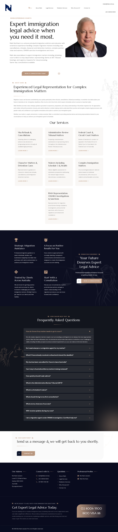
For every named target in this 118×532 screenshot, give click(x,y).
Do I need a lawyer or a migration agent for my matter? (45, 348)
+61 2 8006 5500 (110, 12)
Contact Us (87, 8)
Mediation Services (62, 8)
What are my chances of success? (38, 404)
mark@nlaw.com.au (108, 4)
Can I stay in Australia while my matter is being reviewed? (47, 369)
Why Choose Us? (75, 8)
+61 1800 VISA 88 (43, 482)
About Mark (39, 8)
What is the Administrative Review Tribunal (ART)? (44, 383)
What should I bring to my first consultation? (42, 397)
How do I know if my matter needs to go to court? (44, 331)
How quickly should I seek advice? (38, 376)
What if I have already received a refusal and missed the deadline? (49, 355)
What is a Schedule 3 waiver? (36, 390)
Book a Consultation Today (35, 73)
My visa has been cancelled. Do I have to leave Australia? (46, 362)
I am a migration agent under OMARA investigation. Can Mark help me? (51, 418)
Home (30, 8)
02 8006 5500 (91, 508)
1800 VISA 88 (91, 513)
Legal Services (49, 8)
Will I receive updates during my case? (40, 411)
